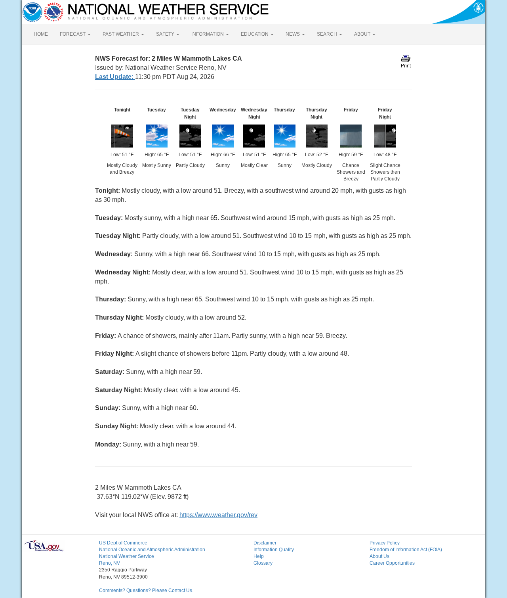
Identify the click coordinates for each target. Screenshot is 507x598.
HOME (41, 34)
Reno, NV (109, 563)
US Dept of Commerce (123, 543)
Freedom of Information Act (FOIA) (406, 549)
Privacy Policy (385, 543)
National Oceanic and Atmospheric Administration (152, 549)
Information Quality (274, 549)
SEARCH (327, 34)
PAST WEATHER (121, 34)
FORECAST (73, 34)
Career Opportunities (392, 563)
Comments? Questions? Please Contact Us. (146, 590)
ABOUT (363, 34)
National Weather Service (126, 556)
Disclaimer (265, 543)
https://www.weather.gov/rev (218, 515)
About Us (379, 556)
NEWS (293, 34)
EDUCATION (255, 34)
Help (259, 556)
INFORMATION (208, 34)
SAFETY (165, 34)
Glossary (263, 563)
